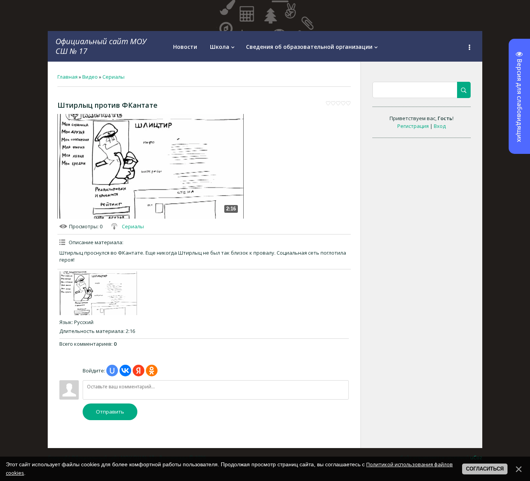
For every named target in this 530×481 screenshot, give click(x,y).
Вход (440, 125)
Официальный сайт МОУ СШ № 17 (100, 46)
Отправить (110, 411)
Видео (90, 76)
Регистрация (413, 125)
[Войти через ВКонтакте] (125, 370)
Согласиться (485, 469)
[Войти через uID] (112, 370)
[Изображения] (98, 293)
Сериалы (113, 76)
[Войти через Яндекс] (138, 370)
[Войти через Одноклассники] (152, 370)
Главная (67, 76)
